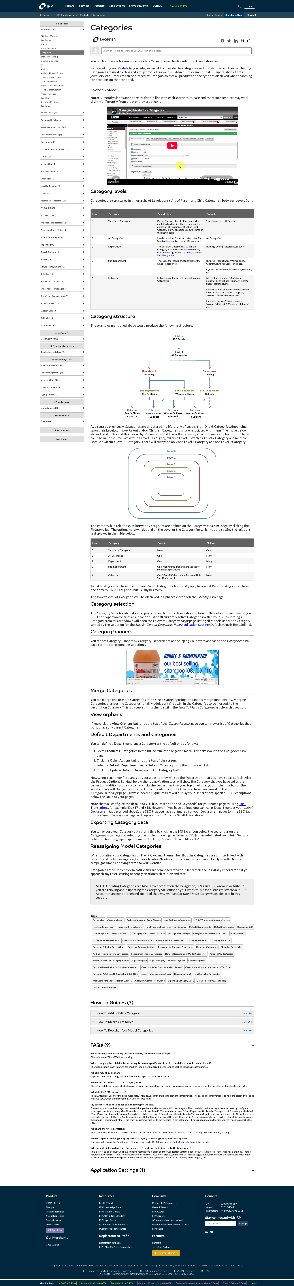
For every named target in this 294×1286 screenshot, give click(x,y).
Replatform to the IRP (110, 1242)
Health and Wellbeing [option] (247, 1283)
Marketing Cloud (55, 1215)
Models (122, 68)
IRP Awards (158, 1211)
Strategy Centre (214, 15)
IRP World (251, 15)
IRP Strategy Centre (109, 1211)
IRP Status (157, 1228)
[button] (222, 41)
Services (84, 6)
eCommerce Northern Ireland (167, 1220)
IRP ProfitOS (53, 1202)
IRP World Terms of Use (187, 1265)
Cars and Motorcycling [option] (136, 1283)
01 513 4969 (227, 1207)
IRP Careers (158, 1215)
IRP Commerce (46, 15)
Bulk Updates (180, 1141)
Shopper (50, 1207)
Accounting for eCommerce (113, 1224)
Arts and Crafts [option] (75, 1283)
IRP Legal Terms (107, 1220)
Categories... (99, 15)
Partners (99, 6)
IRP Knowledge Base (67, 15)
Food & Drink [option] (215, 1283)
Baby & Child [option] (104, 1283)
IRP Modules (53, 1224)
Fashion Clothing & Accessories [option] (178, 1283)
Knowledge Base (234, 15)
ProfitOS (69, 6)
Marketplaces (53, 1220)
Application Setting (195, 624)
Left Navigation (165, 255)
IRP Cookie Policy (233, 1265)
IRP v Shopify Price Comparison (115, 1246)
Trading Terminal (55, 1211)
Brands (209, 68)
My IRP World (106, 1202)
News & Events (138, 6)
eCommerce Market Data (112, 1228)
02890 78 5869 (229, 1203)
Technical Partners (162, 1246)
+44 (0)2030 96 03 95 (232, 1210)
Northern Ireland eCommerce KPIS (170, 1224)
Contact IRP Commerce (164, 1202)
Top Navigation (189, 252)
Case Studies (117, 6)
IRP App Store (54, 1230)
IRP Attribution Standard (112, 1215)
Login (250, 6)
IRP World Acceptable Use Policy (156, 1265)
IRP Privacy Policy (210, 1265)
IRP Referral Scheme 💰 (166, 1252)
